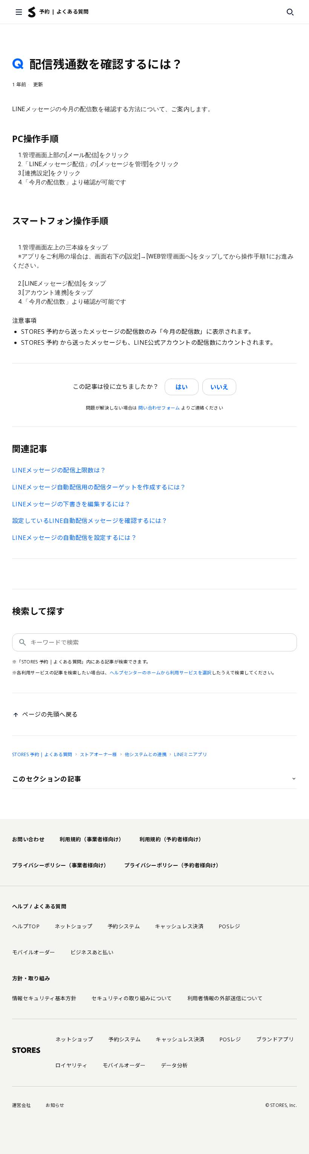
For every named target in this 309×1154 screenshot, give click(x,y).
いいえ (219, 387)
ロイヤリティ (71, 1065)
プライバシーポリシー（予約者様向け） (173, 865)
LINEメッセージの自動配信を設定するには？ (74, 537)
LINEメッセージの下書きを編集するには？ (71, 504)
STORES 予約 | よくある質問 (42, 754)
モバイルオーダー (33, 952)
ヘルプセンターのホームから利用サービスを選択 (161, 672)
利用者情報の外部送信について (225, 998)
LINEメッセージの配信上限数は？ (59, 470)
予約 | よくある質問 (64, 11)
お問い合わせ (28, 839)
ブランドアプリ (275, 1039)
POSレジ (229, 926)
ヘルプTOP (26, 926)
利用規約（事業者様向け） (92, 839)
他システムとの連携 (146, 754)
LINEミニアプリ (190, 754)
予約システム (123, 926)
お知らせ (55, 1105)
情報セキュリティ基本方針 (44, 998)
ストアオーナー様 (98, 754)
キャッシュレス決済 (179, 926)
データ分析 (174, 1065)
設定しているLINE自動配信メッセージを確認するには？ (90, 521)
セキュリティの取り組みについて (132, 998)
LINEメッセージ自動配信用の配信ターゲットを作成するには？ (99, 487)
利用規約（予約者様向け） (171, 839)
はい (182, 387)
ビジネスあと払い (92, 952)
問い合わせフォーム (159, 408)
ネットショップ (73, 926)
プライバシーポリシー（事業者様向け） (60, 865)
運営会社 (21, 1105)
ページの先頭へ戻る (50, 714)
